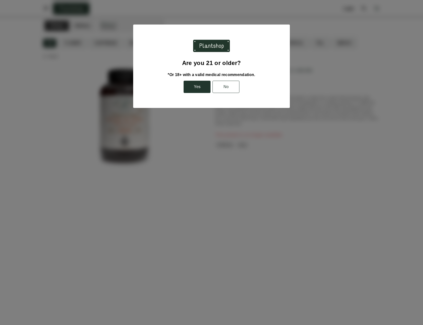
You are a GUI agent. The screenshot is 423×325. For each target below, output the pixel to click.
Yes (197, 87)
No (226, 87)
